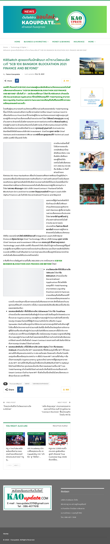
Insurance (79, 41)
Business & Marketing (35, 41)
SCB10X (27, 384)
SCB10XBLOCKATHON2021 (41, 384)
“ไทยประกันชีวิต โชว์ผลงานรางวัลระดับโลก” (17, 408)
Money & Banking (61, 41)
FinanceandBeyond (16, 384)
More (91, 41)
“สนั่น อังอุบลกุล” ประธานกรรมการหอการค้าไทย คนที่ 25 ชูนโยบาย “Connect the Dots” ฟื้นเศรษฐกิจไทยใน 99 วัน (55, 410)
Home (17, 41)
